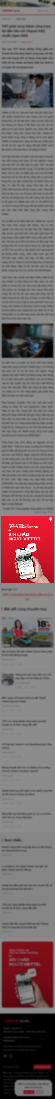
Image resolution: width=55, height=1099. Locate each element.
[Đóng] (50, 519)
